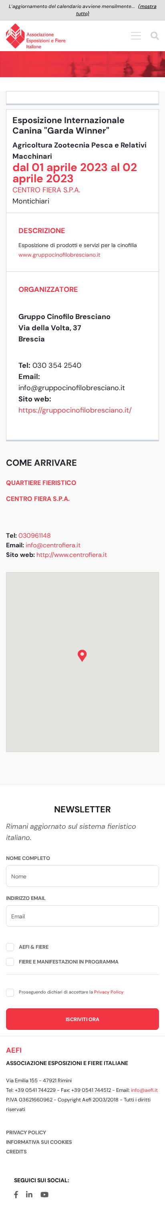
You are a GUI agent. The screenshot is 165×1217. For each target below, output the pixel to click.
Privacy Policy (108, 992)
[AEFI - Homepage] (36, 36)
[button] (82, 655)
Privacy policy (26, 1132)
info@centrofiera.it (53, 545)
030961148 (34, 535)
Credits (16, 1151)
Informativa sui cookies (39, 1142)
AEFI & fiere (33, 947)
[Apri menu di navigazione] (136, 35)
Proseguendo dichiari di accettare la (71, 992)
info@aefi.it (144, 1090)
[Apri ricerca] (155, 37)
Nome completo (28, 858)
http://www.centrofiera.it (71, 555)
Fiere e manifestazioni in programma (69, 961)
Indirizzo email (26, 898)
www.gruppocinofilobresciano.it (59, 254)
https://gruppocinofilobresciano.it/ (75, 410)
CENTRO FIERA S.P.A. (46, 190)
